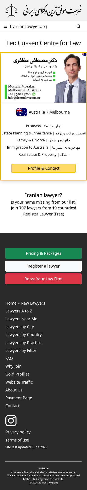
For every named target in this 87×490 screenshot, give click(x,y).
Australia (37, 112)
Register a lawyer (44, 266)
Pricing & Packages (43, 253)
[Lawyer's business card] (43, 78)
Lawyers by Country (23, 334)
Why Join (13, 366)
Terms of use (17, 440)
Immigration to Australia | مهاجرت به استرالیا (43, 147)
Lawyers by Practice (23, 342)
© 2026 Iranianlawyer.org (44, 482)
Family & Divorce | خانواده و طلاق (43, 140)
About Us (13, 390)
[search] (79, 26)
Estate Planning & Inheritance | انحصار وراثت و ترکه (44, 133)
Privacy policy (18, 432)
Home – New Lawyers (25, 303)
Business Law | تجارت (43, 125)
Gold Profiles (17, 374)
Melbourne (59, 112)
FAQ (9, 358)
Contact (12, 405)
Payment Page (18, 397)
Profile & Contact (43, 168)
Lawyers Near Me (21, 318)
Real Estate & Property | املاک (43, 154)
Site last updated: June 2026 (26, 447)
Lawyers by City (19, 326)
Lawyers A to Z (18, 311)
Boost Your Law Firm (43, 278)
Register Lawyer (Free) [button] (43, 214)
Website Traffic (19, 382)
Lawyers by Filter (20, 350)
